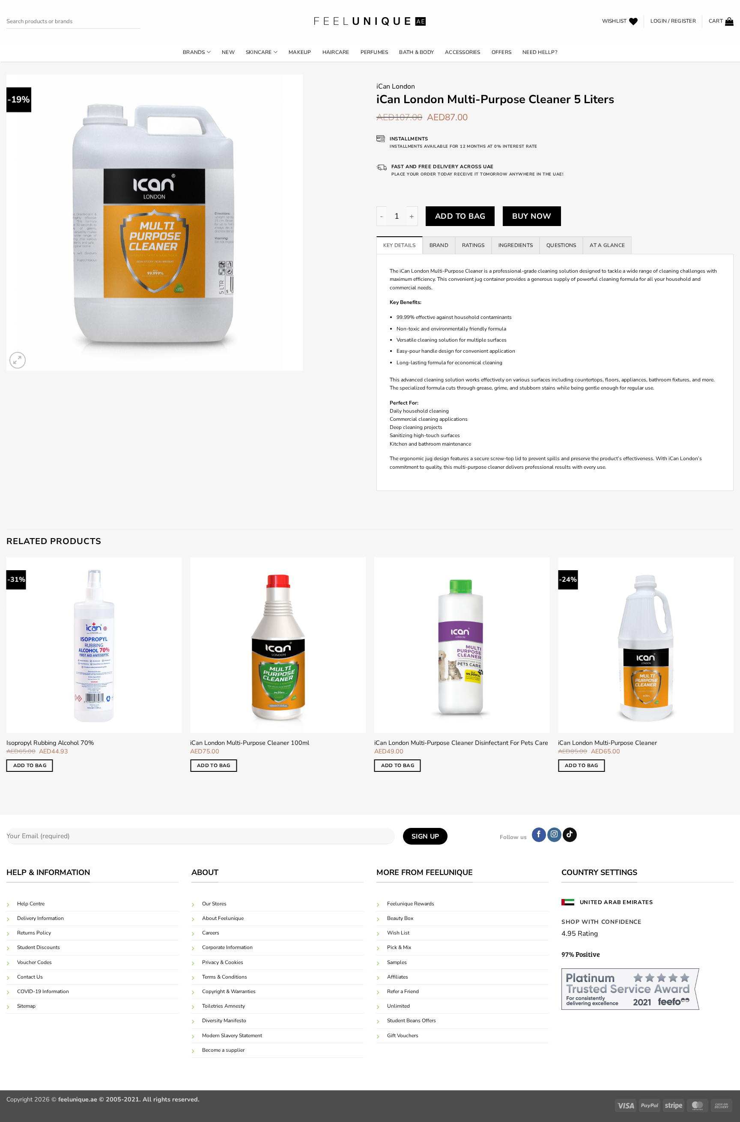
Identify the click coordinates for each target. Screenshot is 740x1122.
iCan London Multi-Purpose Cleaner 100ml (249, 743)
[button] (673, 21)
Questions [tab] (561, 245)
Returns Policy (34, 932)
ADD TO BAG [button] (29, 765)
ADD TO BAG (460, 216)
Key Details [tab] (399, 245)
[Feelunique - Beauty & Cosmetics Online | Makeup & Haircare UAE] (370, 21)
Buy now (532, 216)
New (228, 52)
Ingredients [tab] (515, 245)
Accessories (462, 52)
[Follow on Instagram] (554, 834)
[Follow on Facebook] (539, 834)
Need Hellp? (539, 52)
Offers (501, 52)
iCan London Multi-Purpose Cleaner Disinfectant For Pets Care (461, 743)
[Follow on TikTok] (570, 834)
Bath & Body (416, 52)
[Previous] (6, 672)
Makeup (300, 52)
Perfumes (374, 52)
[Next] (733, 672)
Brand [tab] (439, 245)
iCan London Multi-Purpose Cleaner (607, 743)
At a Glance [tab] (607, 245)
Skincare (259, 52)
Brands (194, 52)
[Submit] (147, 22)
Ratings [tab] (473, 245)
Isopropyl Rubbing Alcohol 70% (50, 743)
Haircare (335, 52)
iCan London (395, 86)
